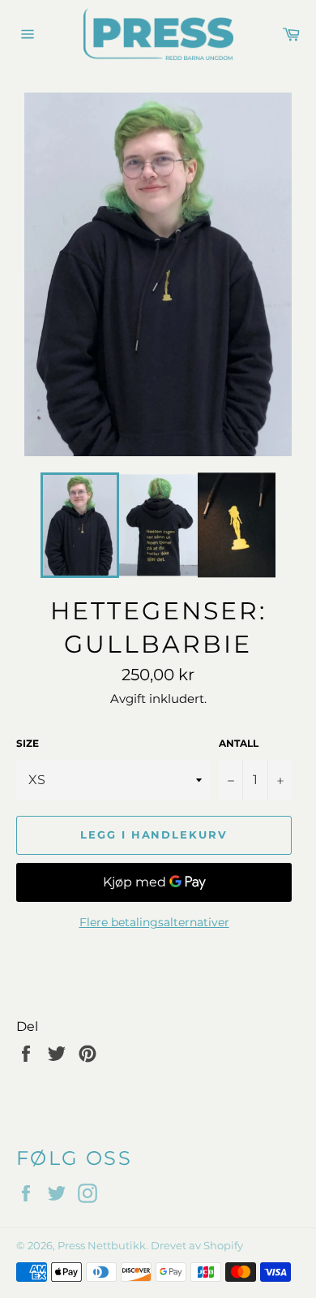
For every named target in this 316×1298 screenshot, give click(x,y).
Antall (238, 743)
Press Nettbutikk (102, 1246)
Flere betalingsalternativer (154, 922)
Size (27, 743)
